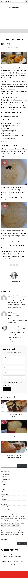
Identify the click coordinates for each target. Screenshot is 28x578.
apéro (18, 514)
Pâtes (3, 489)
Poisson (4, 481)
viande (12, 534)
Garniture (4, 486)
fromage (14, 520)
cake (10, 516)
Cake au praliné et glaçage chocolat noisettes (13, 564)
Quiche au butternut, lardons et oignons (12, 561)
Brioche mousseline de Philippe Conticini (14, 437)
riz (15, 532)
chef (2, 518)
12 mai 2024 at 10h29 (16, 296)
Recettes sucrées (5, 494)
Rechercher (4, 462)
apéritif (13, 514)
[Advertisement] (14, 20)
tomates (7, 534)
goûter (18, 523)
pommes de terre (5, 530)
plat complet (12, 527)
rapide (2, 532)
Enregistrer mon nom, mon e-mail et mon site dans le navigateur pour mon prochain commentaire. (13, 384)
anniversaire (7, 514)
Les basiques (4, 504)
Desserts (4, 499)
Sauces (4, 491)
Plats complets (6, 479)
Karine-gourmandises (13, 328)
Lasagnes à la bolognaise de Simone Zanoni (13, 554)
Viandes (4, 484)
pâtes (16, 530)
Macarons (5, 501)
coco (16, 518)
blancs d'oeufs (4, 516)
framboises (7, 520)
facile (24, 518)
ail (2, 514)
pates (18, 525)
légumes (3, 525)
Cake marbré (14, 416)
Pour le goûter (14, 47)
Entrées (4, 476)
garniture (3, 523)
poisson (18, 527)
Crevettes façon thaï (6, 559)
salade (18, 532)
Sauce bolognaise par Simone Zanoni (11, 556)
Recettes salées (5, 471)
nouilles (8, 525)
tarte (2, 534)
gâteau (22, 523)
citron (11, 518)
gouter (13, 523)
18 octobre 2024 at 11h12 (16, 312)
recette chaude (9, 532)
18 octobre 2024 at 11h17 (19, 328)
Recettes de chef (22, 434)
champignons (22, 516)
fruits (18, 520)
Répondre (24, 296)
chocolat (7, 518)
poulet (12, 530)
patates (13, 525)
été (22, 534)
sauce (23, 532)
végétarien (17, 534)
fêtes (22, 520)
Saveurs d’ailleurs (5, 506)
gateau (8, 523)
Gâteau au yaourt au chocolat (14, 457)
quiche (20, 530)
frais (2, 520)
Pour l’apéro (5, 474)
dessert (20, 518)
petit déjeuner (4, 527)
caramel (15, 516)
